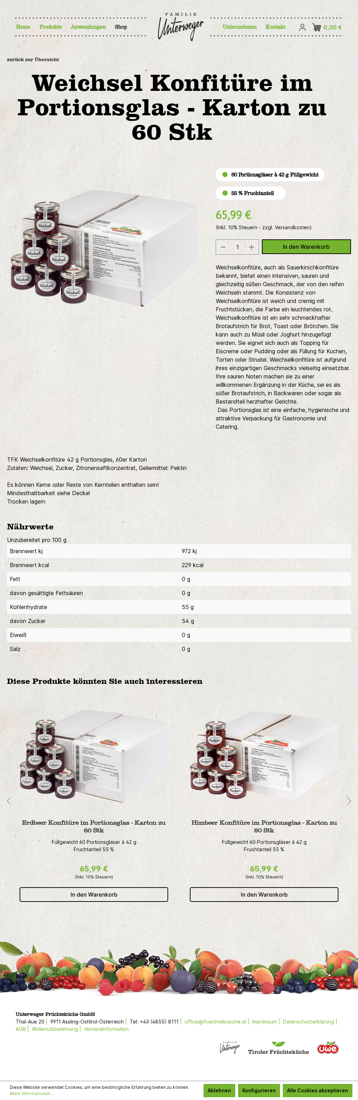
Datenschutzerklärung (308, 1022)
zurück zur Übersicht (33, 60)
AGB (21, 1029)
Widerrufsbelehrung (55, 1029)
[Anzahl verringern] (223, 247)
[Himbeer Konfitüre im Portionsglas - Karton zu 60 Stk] (94, 756)
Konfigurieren (259, 1090)
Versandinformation (106, 1029)
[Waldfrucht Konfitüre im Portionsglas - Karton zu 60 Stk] (264, 756)
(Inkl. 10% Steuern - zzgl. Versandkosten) (264, 227)
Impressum (264, 1022)
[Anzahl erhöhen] (251, 247)
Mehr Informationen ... (32, 1093)
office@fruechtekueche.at (215, 1022)
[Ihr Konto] (302, 27)
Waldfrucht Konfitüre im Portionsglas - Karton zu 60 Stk (264, 826)
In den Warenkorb (306, 246)
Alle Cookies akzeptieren (317, 1090)
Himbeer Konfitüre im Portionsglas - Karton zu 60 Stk (94, 826)
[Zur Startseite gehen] (172, 27)
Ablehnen (219, 1090)
